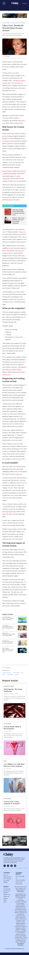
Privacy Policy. (20, 891)
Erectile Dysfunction (5, 625)
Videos (5, 900)
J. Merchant (8, 768)
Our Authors (6, 880)
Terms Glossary (7, 878)
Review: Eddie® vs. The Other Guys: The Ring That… (7, 651)
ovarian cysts (18, 474)
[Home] (15, 3)
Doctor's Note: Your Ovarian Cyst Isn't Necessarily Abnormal (18, 220)
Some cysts (22, 232)
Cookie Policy (19, 883)
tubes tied (13, 263)
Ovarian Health (14, 22)
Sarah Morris (8, 731)
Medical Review (7, 876)
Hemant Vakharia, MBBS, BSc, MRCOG (14, 171)
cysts (22, 672)
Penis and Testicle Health (6, 617)
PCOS (3, 674)
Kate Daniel (7, 56)
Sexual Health (5, 22)
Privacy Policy (19, 882)
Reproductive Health (9, 686)
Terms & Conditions (20, 880)
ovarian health (16, 672)
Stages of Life (6, 894)
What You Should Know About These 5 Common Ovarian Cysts (18, 212)
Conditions (22, 22)
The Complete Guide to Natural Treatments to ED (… (8, 628)
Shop (4, 901)
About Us (5, 875)
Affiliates (5, 882)
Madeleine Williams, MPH (11, 693)
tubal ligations (10, 674)
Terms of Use (19, 889)
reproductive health (6, 672)
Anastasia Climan (9, 806)
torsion (16, 674)
